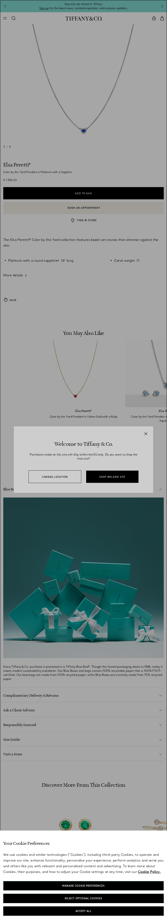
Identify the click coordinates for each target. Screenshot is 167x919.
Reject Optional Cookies (83, 898)
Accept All (84, 911)
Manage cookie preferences (83, 885)
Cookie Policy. (149, 872)
